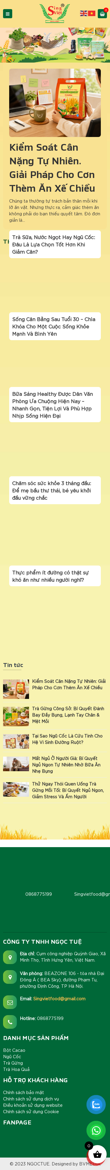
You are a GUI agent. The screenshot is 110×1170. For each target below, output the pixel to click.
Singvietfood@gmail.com (59, 998)
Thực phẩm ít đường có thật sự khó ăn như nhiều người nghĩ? (50, 576)
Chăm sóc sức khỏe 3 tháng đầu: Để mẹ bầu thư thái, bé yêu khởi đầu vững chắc (51, 490)
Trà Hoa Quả (16, 1069)
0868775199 (50, 1018)
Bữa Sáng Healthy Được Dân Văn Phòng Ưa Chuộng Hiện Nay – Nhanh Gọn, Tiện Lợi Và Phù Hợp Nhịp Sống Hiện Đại (52, 404)
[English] (84, 12)
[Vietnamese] (92, 12)
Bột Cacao (14, 1050)
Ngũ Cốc (12, 1056)
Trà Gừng (13, 1063)
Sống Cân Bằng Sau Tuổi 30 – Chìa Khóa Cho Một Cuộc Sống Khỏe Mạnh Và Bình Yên (53, 326)
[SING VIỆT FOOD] (55, 13)
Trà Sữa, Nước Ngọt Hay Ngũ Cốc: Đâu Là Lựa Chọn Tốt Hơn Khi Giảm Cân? (53, 244)
